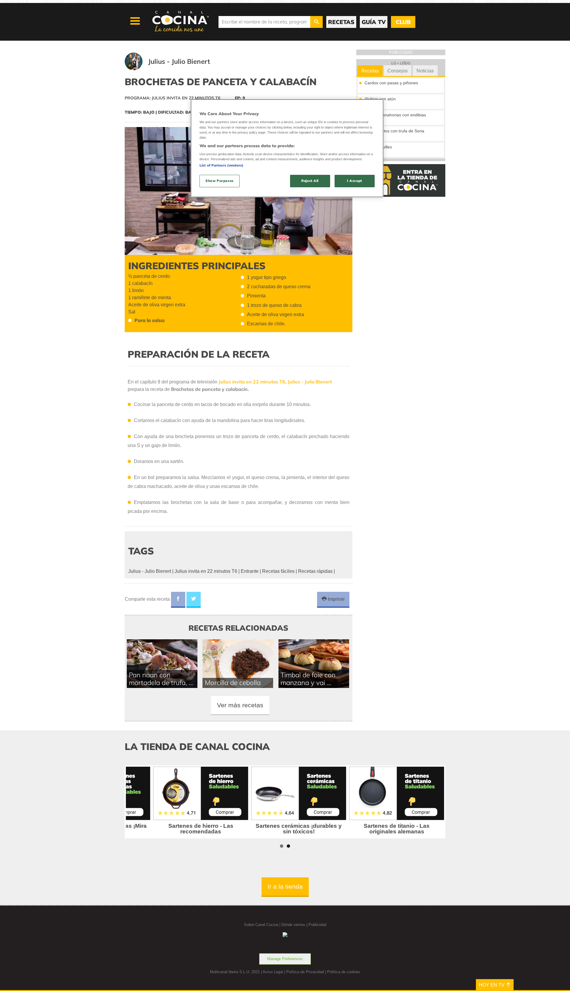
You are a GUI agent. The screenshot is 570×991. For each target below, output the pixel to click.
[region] (287, 148)
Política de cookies (343, 972)
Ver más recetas (240, 705)
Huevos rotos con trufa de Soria (394, 131)
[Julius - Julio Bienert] (174, 68)
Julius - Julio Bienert (149, 571)
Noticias (425, 70)
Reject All (310, 181)
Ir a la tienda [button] (285, 886)
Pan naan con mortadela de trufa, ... (161, 678)
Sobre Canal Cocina (261, 924)
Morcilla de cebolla (233, 682)
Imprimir (336, 599)
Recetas (370, 70)
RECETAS (341, 22)
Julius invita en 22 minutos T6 (206, 571)
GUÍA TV (374, 22)
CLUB (403, 22)
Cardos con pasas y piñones (391, 82)
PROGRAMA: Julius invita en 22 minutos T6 (172, 98)
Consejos (397, 70)
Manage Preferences (285, 959)
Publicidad (317, 924)
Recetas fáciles (278, 571)
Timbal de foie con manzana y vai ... (308, 678)
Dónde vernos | (294, 924)
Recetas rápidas (315, 571)
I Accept (354, 181)
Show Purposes (219, 181)
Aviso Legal (273, 972)
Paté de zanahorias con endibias (395, 114)
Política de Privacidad (305, 972)
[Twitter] (193, 600)
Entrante (250, 571)
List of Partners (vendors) (221, 165)
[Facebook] (178, 600)
